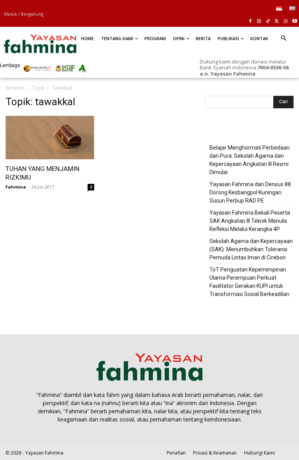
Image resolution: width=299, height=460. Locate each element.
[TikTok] (268, 21)
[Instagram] (259, 21)
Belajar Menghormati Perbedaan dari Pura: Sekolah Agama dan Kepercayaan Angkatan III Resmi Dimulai (249, 160)
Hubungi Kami (259, 452)
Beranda (15, 88)
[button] (283, 38)
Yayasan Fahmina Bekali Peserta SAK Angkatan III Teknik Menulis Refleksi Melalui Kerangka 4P (249, 221)
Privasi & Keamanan (215, 452)
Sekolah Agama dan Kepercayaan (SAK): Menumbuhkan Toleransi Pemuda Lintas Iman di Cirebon (251, 249)
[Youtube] (294, 21)
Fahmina (15, 187)
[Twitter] (277, 21)
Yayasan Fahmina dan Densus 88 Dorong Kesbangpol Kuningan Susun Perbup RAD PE (250, 192)
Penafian (176, 452)
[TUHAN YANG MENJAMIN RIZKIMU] (49, 138)
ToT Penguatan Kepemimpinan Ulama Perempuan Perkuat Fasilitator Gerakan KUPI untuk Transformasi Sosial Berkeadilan (249, 281)
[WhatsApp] (285, 21)
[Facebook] (250, 21)
